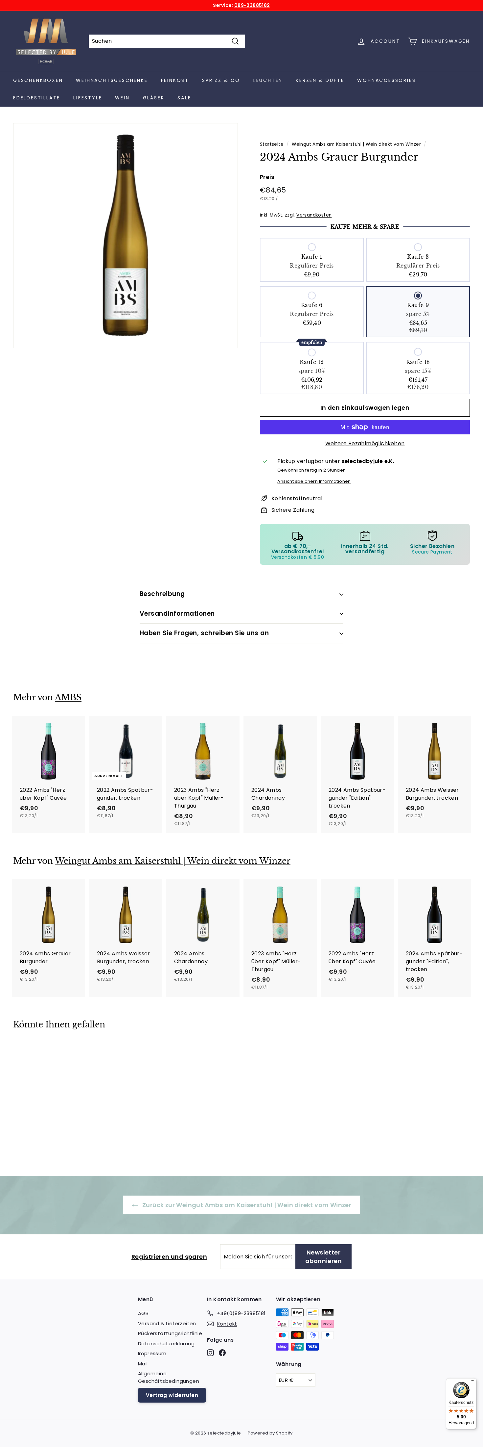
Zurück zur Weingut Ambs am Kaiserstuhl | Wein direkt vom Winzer (246, 1205)
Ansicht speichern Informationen (314, 481)
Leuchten (268, 80)
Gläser (154, 97)
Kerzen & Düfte (320, 80)
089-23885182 (252, 5)
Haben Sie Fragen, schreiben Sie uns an (204, 633)
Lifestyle (87, 97)
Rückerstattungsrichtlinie (170, 1333)
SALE (184, 97)
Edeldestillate (36, 97)
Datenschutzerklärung (166, 1343)
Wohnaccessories (386, 80)
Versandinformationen (177, 613)
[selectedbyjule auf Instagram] (210, 1353)
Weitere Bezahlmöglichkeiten (365, 443)
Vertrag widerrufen (172, 1395)
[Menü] (472, 1382)
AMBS (68, 697)
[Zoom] (125, 235)
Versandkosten (314, 215)
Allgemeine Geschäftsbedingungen (168, 1377)
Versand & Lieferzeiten (167, 1323)
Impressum (152, 1353)
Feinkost (175, 80)
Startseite (272, 144)
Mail (143, 1363)
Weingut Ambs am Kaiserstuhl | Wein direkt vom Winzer (356, 144)
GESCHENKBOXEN (38, 80)
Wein (122, 97)
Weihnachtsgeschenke (112, 80)
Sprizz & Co (221, 80)
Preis (267, 177)
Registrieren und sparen (169, 1257)
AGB (143, 1313)
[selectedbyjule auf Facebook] (222, 1353)
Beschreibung (162, 593)
